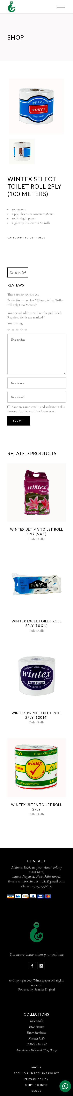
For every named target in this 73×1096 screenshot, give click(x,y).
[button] (65, 1086)
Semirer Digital (44, 989)
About (36, 1067)
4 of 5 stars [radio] (22, 329)
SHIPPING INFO (36, 1084)
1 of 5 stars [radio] (9, 329)
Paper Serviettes (36, 1032)
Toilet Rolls (35, 237)
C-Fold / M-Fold (36, 1044)
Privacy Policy (37, 1079)
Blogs (36, 1090)
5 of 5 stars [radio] (26, 329)
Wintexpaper (41, 980)
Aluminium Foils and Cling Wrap (36, 1050)
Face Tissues (36, 1026)
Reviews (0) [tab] (18, 272)
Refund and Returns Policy (36, 1073)
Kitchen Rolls (36, 1038)
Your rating (15, 323)
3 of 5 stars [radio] (17, 329)
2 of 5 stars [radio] (13, 329)
